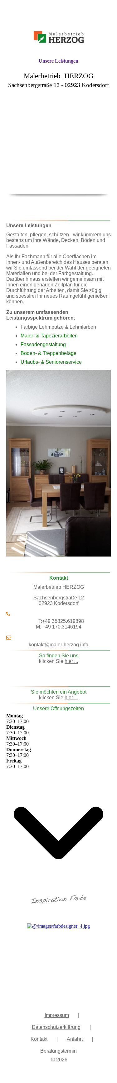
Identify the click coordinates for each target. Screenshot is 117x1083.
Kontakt (39, 1039)
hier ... (71, 661)
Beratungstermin (58, 1051)
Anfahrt (75, 1039)
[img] (59, 29)
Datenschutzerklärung (56, 1027)
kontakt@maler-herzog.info (58, 644)
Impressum (57, 1015)
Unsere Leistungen (58, 61)
